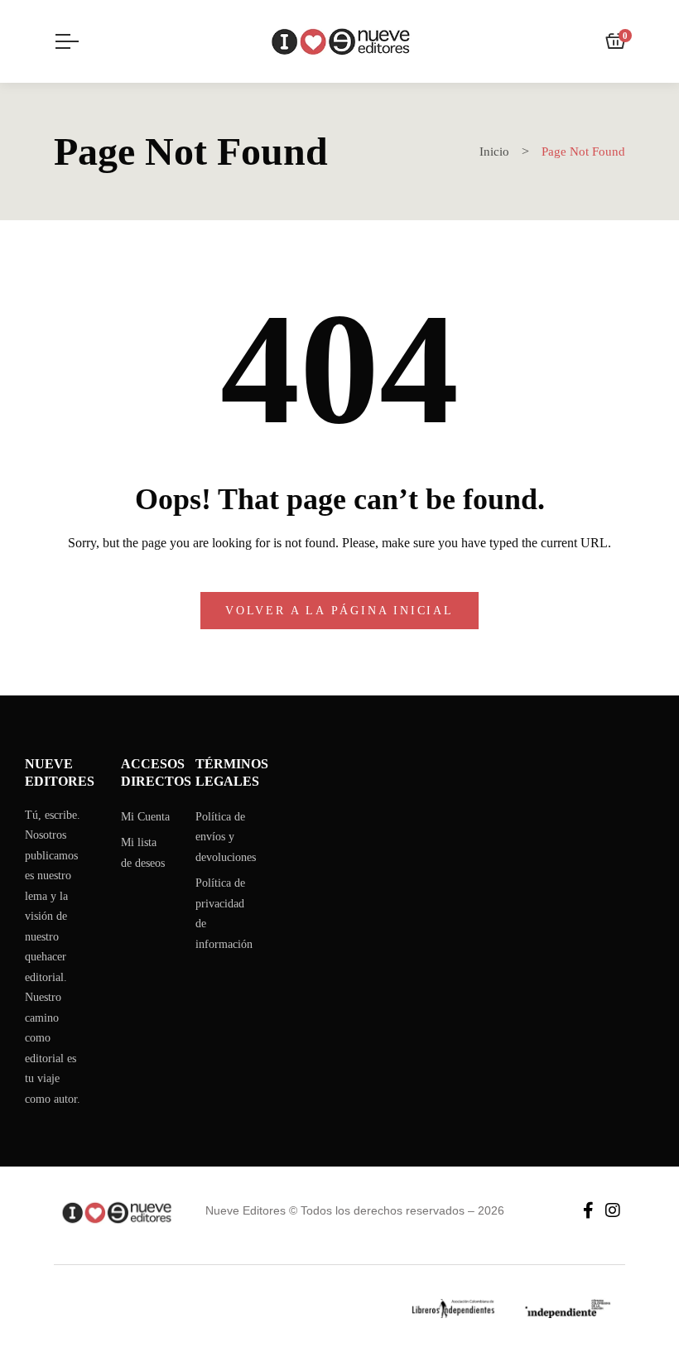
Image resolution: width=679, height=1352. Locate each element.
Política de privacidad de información (224, 913)
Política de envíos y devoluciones (225, 837)
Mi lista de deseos (143, 852)
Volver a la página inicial (339, 610)
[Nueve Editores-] (339, 41)
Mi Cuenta (145, 817)
